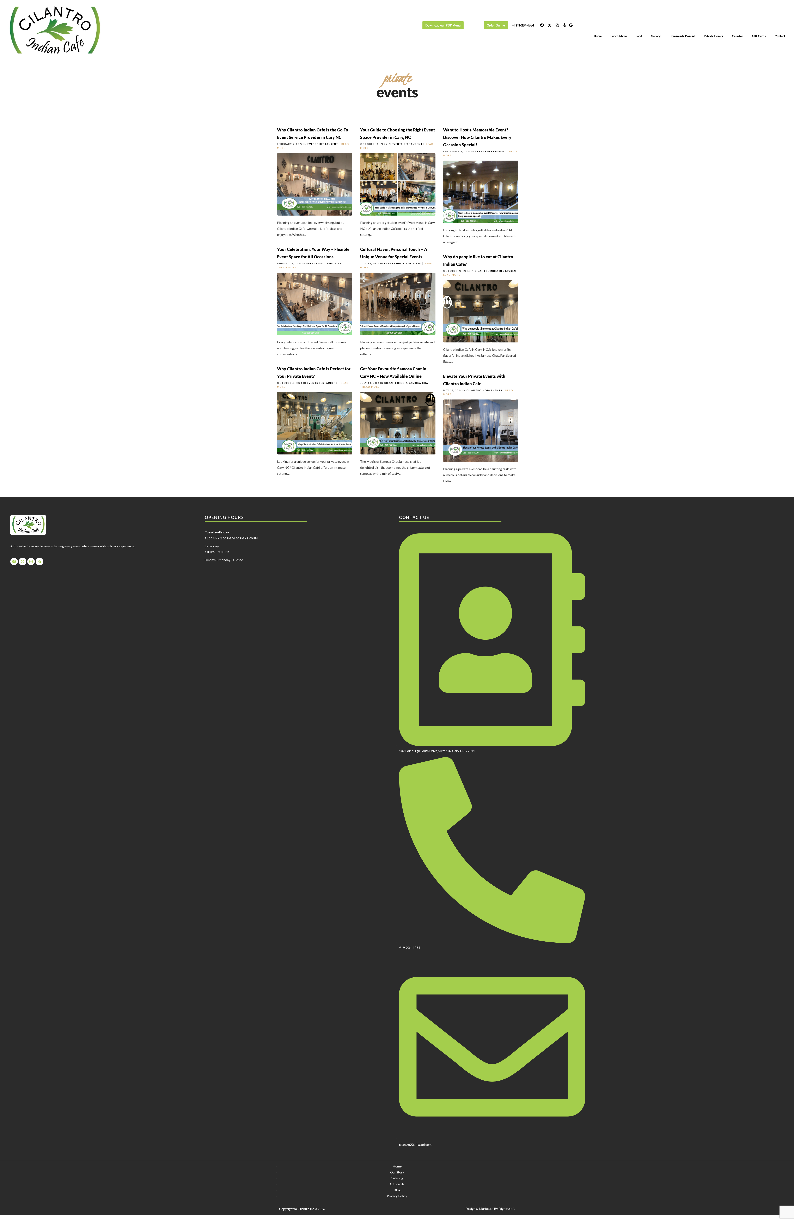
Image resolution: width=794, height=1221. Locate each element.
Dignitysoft (507, 1208)
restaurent (328, 144)
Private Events (713, 36)
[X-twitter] (549, 25)
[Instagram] (557, 25)
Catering (737, 36)
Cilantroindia (487, 270)
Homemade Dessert (682, 36)
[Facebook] (542, 25)
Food (639, 36)
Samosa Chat (419, 383)
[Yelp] (565, 25)
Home (597, 36)
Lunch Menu (618, 36)
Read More (288, 267)
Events (313, 144)
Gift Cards (759, 36)
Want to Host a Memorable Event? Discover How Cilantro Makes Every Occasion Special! (477, 137)
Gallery (656, 36)
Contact (780, 36)
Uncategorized (331, 263)
